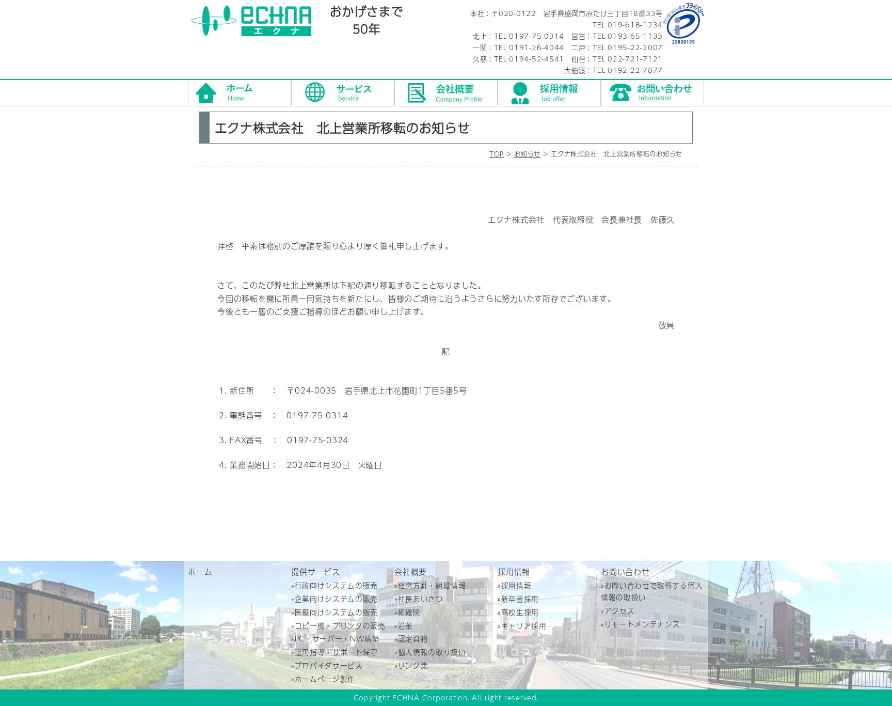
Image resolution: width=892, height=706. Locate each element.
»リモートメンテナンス (640, 624)
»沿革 (403, 625)
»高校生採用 (518, 612)
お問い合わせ (652, 93)
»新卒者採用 (518, 598)
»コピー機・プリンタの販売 (338, 625)
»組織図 (407, 612)
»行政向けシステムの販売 (334, 585)
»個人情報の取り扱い (430, 652)
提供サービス (342, 93)
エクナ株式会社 (259, 23)
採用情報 (549, 93)
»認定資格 (411, 638)
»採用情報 (514, 585)
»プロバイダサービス (327, 665)
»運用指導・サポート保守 (334, 652)
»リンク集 (411, 665)
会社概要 (446, 93)
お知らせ (527, 154)
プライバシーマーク (683, 23)
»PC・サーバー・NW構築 (335, 638)
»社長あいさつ (418, 598)
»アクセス (617, 610)
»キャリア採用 (522, 625)
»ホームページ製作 (323, 678)
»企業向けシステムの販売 (334, 598)
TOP (496, 154)
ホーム (239, 93)
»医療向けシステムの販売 (334, 612)
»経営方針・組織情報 (430, 585)
